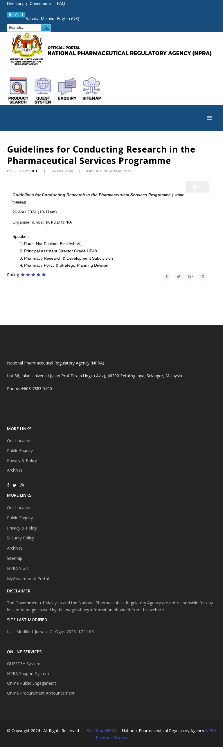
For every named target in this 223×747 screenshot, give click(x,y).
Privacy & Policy (22, 460)
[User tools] (197, 187)
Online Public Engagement (31, 683)
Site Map (96, 730)
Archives (15, 470)
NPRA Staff (17, 568)
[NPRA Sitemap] (91, 90)
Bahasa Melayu (39, 18)
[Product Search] (18, 90)
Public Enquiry (20, 450)
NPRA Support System (28, 673)
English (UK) (68, 18)
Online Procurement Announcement (41, 693)
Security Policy (20, 538)
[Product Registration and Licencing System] (43, 90)
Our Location (19, 440)
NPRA (210, 730)
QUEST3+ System (23, 663)
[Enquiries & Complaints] (67, 90)
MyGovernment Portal (28, 578)
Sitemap (14, 558)
